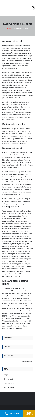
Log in (6, 375)
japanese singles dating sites (18, 204)
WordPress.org (9, 387)
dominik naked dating (14, 201)
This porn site (9, 383)
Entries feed (8, 379)
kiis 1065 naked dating (10, 199)
